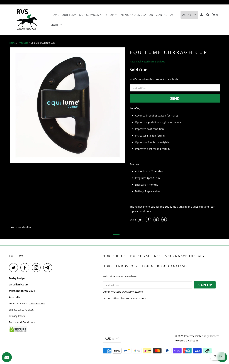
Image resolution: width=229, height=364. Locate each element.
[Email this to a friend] (163, 219)
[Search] (208, 15)
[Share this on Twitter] (140, 219)
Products (23, 42)
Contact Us (165, 14)
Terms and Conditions (22, 322)
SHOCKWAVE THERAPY (185, 256)
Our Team (69, 14)
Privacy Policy (17, 316)
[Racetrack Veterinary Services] (27, 19)
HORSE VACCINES (145, 256)
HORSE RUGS (114, 256)
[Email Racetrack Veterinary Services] (48, 267)
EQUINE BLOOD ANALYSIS (165, 266)
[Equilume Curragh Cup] (67, 105)
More (55, 24)
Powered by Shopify (186, 340)
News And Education (137, 14)
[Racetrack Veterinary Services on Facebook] (25, 267)
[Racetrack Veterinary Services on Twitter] (14, 267)
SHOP (110, 14)
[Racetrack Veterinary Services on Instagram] (37, 267)
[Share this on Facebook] (148, 219)
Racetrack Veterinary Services (147, 61)
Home (54, 14)
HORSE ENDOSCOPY (120, 266)
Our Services (89, 14)
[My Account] (201, 15)
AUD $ (187, 15)
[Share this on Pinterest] (156, 219)
